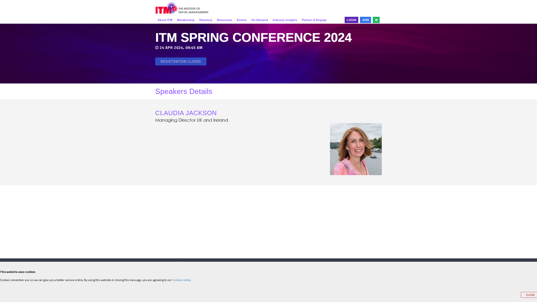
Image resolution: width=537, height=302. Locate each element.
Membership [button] (186, 20)
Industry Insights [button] (285, 20)
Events (242, 20)
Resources (224, 20)
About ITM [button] (165, 20)
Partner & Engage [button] (314, 20)
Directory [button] (205, 20)
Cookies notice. (181, 280)
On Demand (259, 20)
